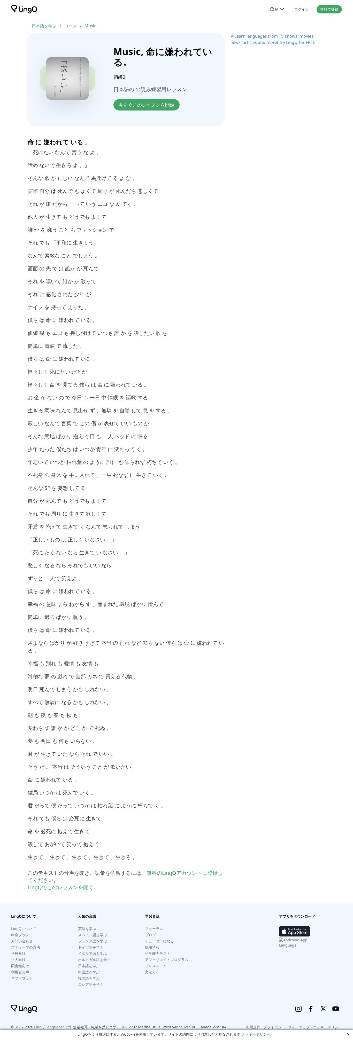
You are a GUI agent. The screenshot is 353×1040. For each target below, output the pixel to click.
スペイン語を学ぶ (92, 934)
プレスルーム (156, 965)
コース (70, 26)
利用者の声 (20, 972)
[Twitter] (323, 1009)
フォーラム (154, 928)
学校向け (18, 953)
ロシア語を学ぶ (90, 984)
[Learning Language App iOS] (294, 931)
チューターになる (159, 941)
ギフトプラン (22, 978)
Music (90, 26)
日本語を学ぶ (44, 26)
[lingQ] (24, 9)
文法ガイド (154, 972)
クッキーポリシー (255, 1034)
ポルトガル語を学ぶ (94, 959)
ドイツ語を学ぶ (90, 947)
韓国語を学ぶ (89, 978)
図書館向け (20, 965)
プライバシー (274, 1027)
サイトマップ (299, 1027)
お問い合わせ (22, 941)
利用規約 (253, 1027)
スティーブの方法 (25, 947)
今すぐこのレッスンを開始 (146, 105)
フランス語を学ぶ (92, 941)
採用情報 (152, 947)
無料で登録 (329, 9)
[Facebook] (311, 1009)
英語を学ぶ (87, 928)
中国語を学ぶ (89, 972)
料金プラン (20, 934)
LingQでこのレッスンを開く (61, 887)
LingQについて (23, 928)
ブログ (150, 934)
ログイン (301, 9)
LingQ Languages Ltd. (53, 1027)
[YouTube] (335, 1009)
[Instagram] (298, 1009)
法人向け (18, 959)
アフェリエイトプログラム (166, 959)
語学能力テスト (157, 953)
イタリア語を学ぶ (92, 953)
